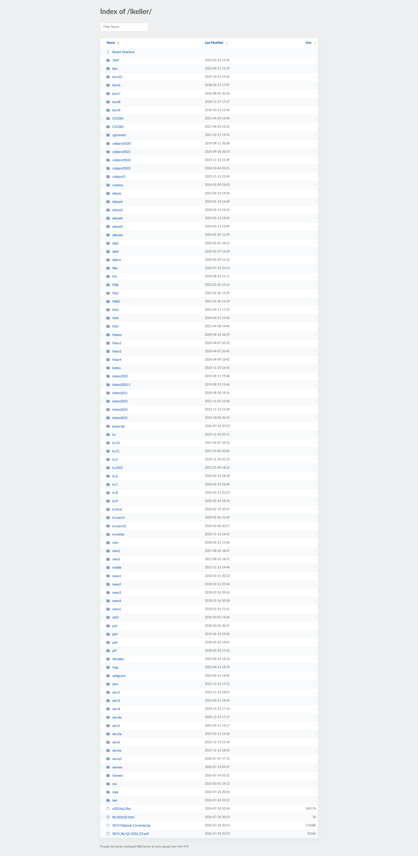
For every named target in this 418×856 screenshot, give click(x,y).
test (114, 800)
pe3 (114, 634)
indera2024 (120, 409)
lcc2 (115, 459)
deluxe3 (117, 210)
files (115, 268)
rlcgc (115, 667)
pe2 (114, 626)
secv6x (116, 750)
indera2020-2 (121, 384)
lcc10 (116, 443)
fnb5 (115, 326)
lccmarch (118, 517)
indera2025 (120, 418)
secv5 (116, 725)
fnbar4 (116, 359)
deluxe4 (117, 218)
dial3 (115, 251)
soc (114, 784)
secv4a (116, 717)
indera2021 (120, 393)
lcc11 (116, 451)
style (115, 792)
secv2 (116, 692)
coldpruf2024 (121, 160)
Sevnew (117, 775)
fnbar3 (116, 351)
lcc (114, 434)
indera (116, 368)
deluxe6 (117, 235)
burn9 (116, 110)
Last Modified (214, 42)
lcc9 (115, 501)
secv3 (116, 700)
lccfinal (117, 509)
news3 (116, 592)
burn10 (117, 77)
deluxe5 (117, 226)
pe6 (114, 642)
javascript (118, 426)
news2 (116, 584)
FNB (115, 284)
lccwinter (118, 534)
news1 (116, 576)
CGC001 (118, 118)
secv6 (116, 742)
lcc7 (115, 484)
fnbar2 (116, 343)
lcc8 (115, 493)
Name (111, 42)
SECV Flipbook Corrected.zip (131, 825)
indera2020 (120, 376)
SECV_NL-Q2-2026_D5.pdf (130, 834)
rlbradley (118, 659)
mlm (115, 542)
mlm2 (116, 551)
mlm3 (116, 559)
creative (117, 185)
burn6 (116, 85)
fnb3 (115, 310)
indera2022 (120, 401)
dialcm (116, 260)
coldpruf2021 (121, 152)
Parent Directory (123, 52)
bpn (115, 68)
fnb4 (115, 318)
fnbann (117, 335)
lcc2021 (117, 468)
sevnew (117, 767)
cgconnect (119, 135)
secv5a (116, 734)
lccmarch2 (119, 526)
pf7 (114, 651)
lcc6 (115, 476)
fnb (114, 276)
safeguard (118, 676)
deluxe (116, 193)
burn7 (116, 93)
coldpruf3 (118, 176)
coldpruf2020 (121, 143)
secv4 (116, 709)
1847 (115, 60)
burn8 (116, 102)
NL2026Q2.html (123, 817)
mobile (116, 567)
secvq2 (117, 759)
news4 (116, 601)
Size (308, 42)
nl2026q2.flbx (121, 808)
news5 (116, 609)
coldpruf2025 (121, 168)
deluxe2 (117, 201)
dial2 (115, 243)
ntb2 (115, 617)
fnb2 (115, 293)
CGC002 (118, 127)
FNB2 (116, 301)
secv (115, 684)
